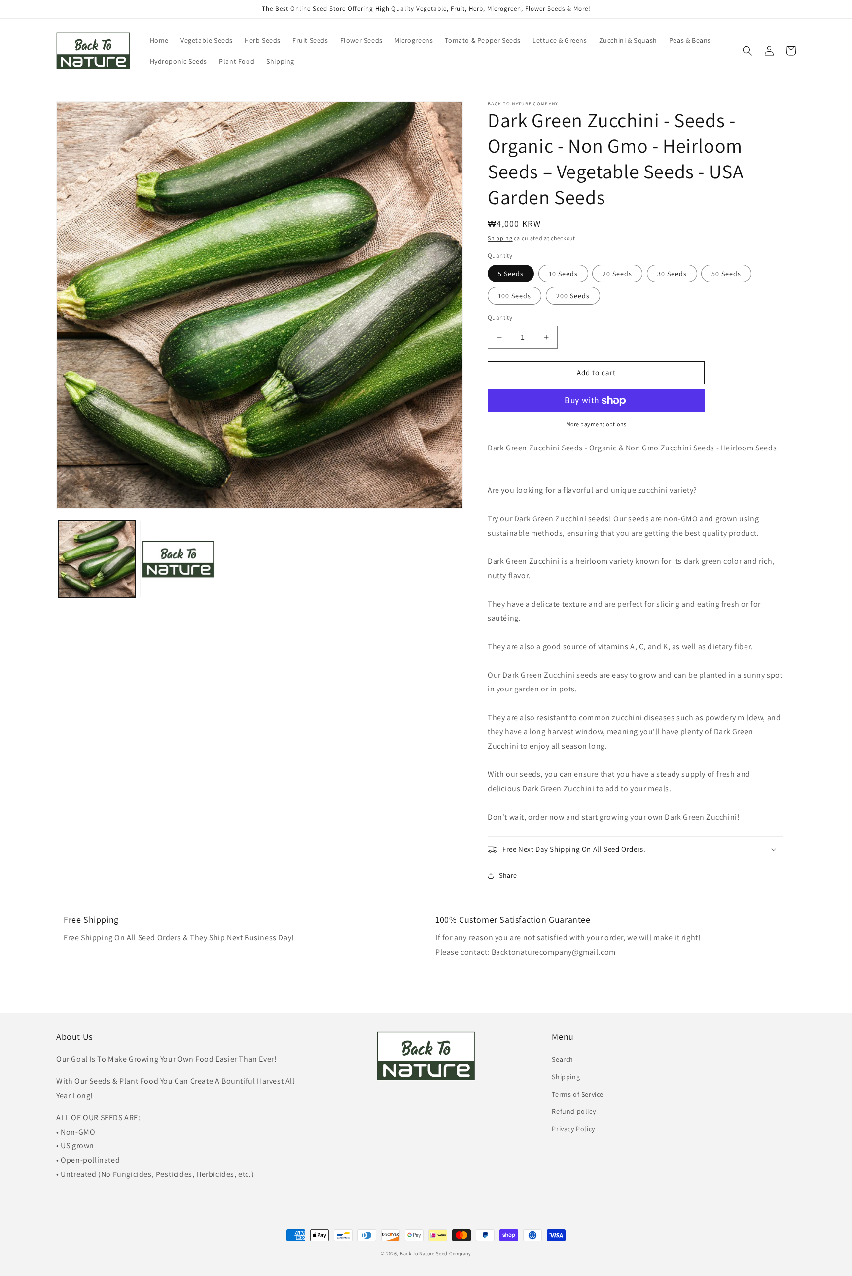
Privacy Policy (573, 1128)
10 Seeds (563, 273)
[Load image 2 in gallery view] (178, 559)
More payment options (596, 424)
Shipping (500, 237)
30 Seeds (672, 273)
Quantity (500, 317)
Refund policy (574, 1111)
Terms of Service (578, 1094)
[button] (747, 51)
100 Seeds (514, 295)
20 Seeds (617, 273)
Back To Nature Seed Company (435, 1253)
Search (562, 1059)
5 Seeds (511, 273)
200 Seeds (573, 295)
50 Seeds (726, 273)
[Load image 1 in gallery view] (97, 559)
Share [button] (508, 875)
